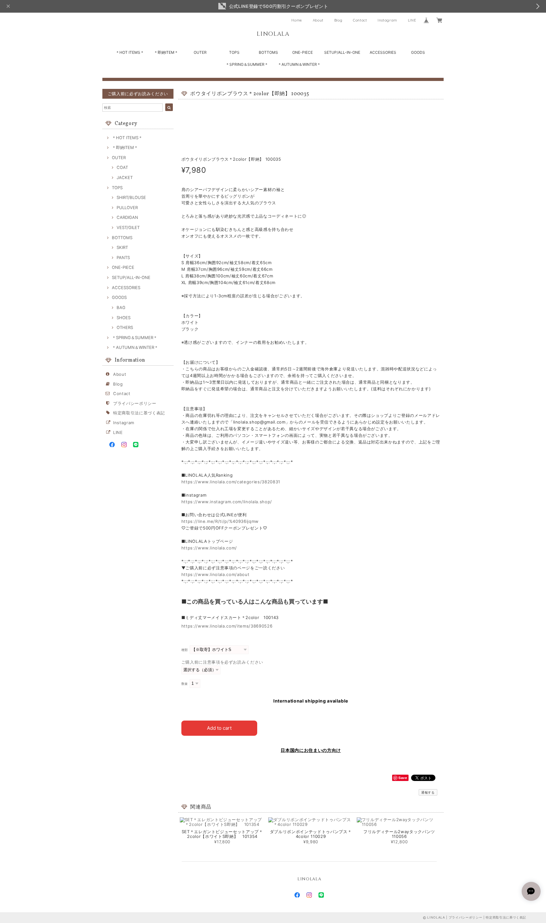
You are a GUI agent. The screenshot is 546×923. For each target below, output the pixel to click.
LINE (412, 20)
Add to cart (219, 728)
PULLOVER (127, 207)
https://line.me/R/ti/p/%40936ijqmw (220, 521)
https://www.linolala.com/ (209, 547)
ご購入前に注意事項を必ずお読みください (222, 662)
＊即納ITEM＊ (166, 52)
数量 (184, 684)
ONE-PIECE (302, 52)
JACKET (125, 177)
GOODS (418, 52)
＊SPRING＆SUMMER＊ (247, 64)
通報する (428, 792)
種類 (184, 650)
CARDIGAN (127, 217)
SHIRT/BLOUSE (131, 197)
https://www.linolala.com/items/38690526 (227, 626)
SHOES (123, 317)
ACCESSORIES (383, 52)
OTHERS (125, 327)
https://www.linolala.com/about (215, 574)
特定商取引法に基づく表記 (139, 412)
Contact (360, 20)
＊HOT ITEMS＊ (130, 52)
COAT (122, 167)
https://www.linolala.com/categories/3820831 (230, 481)
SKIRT (122, 247)
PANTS (123, 257)
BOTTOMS (268, 52)
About (318, 20)
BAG (121, 307)
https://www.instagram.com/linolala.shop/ (226, 501)
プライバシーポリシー (134, 403)
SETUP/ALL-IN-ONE (342, 52)
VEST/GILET (128, 227)
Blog (338, 20)
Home (296, 20)
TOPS (234, 52)
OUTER (200, 52)
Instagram (387, 20)
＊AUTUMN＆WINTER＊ (299, 64)
